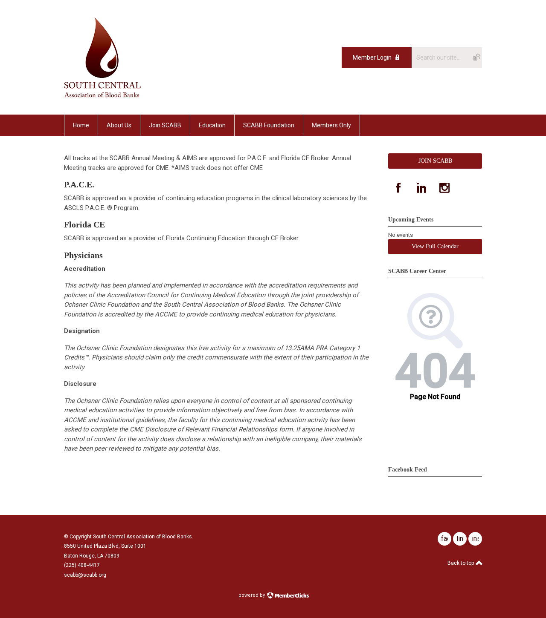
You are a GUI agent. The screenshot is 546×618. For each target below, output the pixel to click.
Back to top (461, 563)
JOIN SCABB (435, 161)
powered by (252, 595)
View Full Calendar (435, 246)
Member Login (372, 57)
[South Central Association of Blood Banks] (102, 95)
